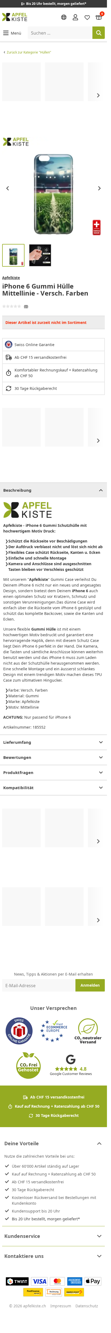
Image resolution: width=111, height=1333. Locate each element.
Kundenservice (22, 1236)
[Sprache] (64, 17)
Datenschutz (86, 1305)
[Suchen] (98, 32)
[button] (11, 33)
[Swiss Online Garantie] (19, 1030)
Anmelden (90, 985)
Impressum (60, 1305)
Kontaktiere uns (24, 1256)
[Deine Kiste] (99, 17)
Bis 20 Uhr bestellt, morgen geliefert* (46, 1218)
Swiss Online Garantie (34, 344)
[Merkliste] (87, 17)
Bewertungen (17, 757)
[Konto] (75, 17)
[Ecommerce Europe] (53, 1030)
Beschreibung (17, 490)
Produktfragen (18, 772)
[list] (53, 95)
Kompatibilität (18, 787)
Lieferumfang (17, 742)
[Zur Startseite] (14, 17)
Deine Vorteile (21, 1143)
